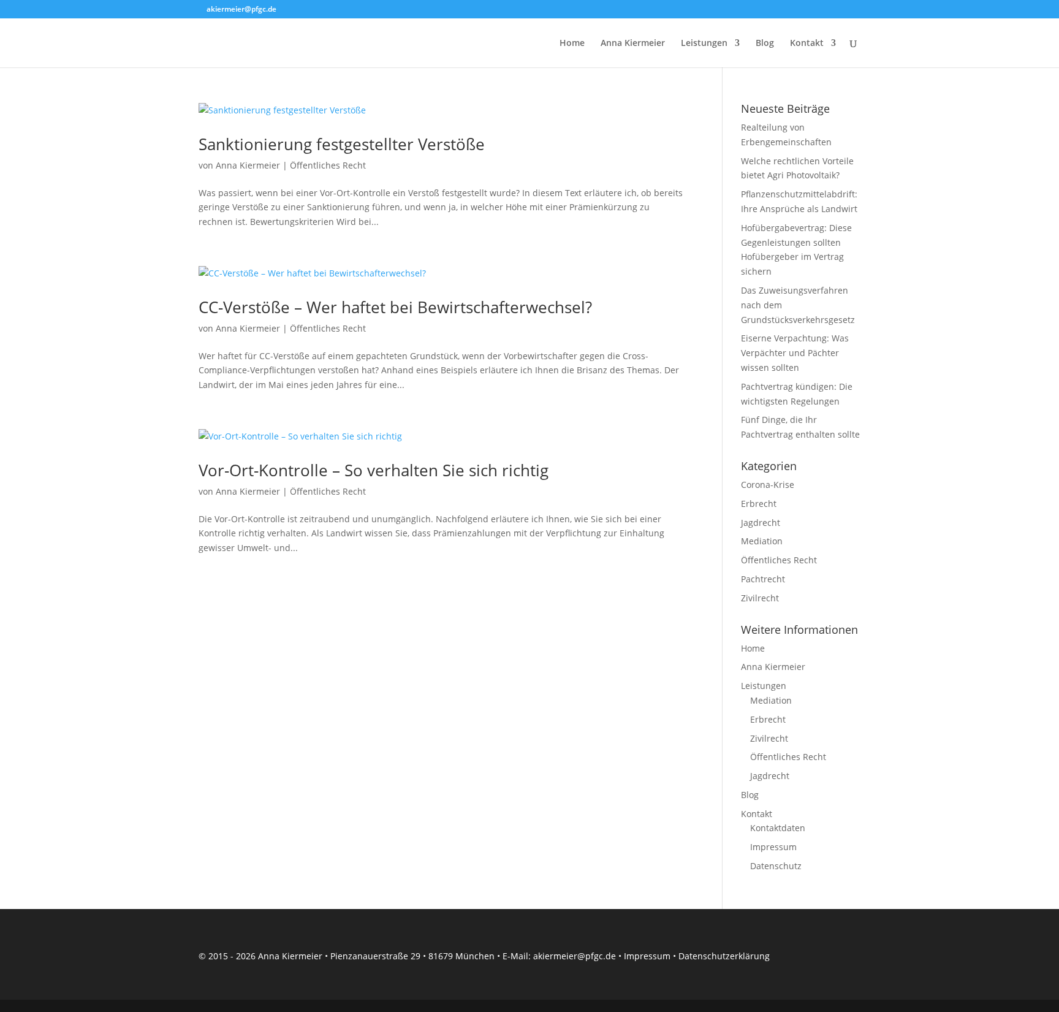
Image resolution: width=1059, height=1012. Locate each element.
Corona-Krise (767, 484)
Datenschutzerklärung (724, 956)
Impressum (773, 847)
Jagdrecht (760, 522)
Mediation (762, 541)
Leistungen (704, 43)
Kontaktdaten (777, 828)
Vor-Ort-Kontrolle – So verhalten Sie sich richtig (373, 470)
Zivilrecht (760, 598)
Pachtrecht (763, 579)
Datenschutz (776, 866)
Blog (765, 43)
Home (572, 43)
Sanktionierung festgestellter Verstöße (342, 144)
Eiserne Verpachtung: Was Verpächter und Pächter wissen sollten (795, 352)
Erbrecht (758, 503)
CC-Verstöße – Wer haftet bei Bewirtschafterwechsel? (395, 307)
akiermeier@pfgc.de (574, 956)
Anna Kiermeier (633, 43)
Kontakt (807, 43)
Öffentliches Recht (328, 165)
